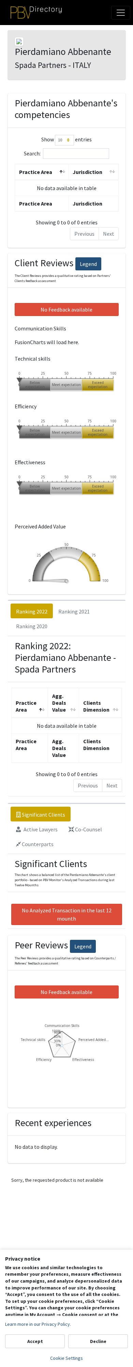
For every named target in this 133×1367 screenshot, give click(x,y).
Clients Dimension (96, 706)
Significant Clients (43, 814)
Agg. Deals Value (59, 702)
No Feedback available (66, 309)
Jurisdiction (87, 171)
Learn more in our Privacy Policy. (38, 1324)
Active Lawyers (40, 829)
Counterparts (37, 844)
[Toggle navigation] (120, 13)
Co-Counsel (88, 829)
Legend (88, 263)
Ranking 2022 (31, 611)
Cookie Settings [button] (66, 1358)
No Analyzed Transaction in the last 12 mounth (67, 914)
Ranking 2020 (31, 626)
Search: (32, 153)
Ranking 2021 (74, 611)
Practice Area (35, 171)
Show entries (66, 139)
